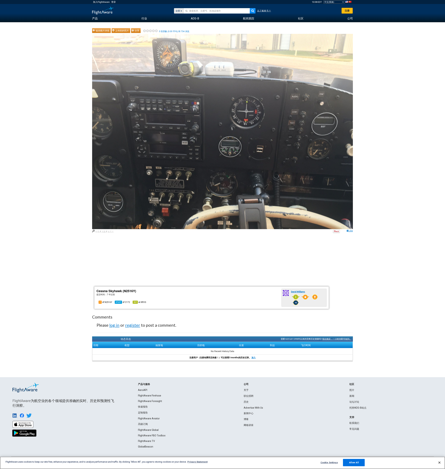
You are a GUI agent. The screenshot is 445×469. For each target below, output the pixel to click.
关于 (246, 390)
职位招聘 (248, 396)
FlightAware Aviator (149, 418)
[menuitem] (95, 18)
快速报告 (143, 406)
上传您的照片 (122, 30)
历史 (246, 401)
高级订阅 (143, 424)
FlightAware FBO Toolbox (151, 435)
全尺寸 (110, 231)
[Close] (439, 462)
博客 (246, 419)
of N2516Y (106, 302)
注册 (347, 10)
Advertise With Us (253, 407)
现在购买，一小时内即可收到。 (336, 339)
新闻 (351, 396)
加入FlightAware (101, 2)
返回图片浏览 (102, 30)
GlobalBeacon (145, 446)
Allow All (354, 462)
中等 (97, 231)
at (140, 302)
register (132, 325)
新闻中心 (248, 413)
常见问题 (354, 429)
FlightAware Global (148, 430)
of (123, 302)
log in (114, 325)
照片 (351, 390)
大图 (103, 231)
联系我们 (354, 423)
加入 (254, 357)
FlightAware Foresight (150, 401)
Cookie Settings (329, 462)
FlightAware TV (146, 441)
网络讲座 (248, 425)
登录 (113, 2)
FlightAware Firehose (149, 395)
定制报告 (143, 412)
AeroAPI (142, 390)
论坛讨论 (354, 401)
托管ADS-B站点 (357, 407)
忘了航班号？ (264, 11)
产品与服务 (144, 384)
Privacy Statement (197, 461)
